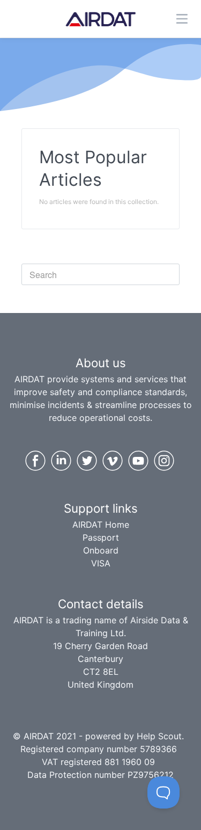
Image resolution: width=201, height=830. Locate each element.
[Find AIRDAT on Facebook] (35, 460)
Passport (101, 537)
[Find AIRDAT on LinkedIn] (61, 460)
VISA (100, 563)
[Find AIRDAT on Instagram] (164, 460)
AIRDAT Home (100, 524)
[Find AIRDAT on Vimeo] (112, 460)
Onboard (100, 550)
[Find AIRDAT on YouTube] (138, 460)
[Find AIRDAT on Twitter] (87, 460)
